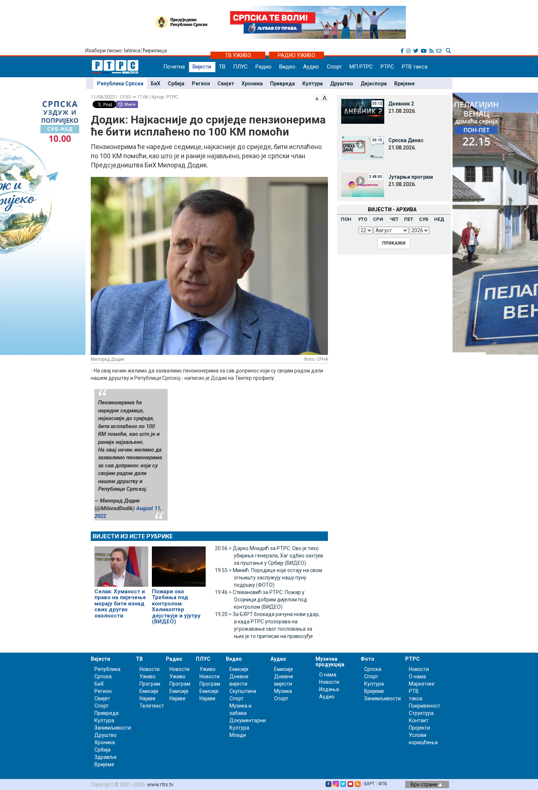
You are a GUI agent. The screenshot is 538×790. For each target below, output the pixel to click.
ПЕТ (408, 219)
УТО (362, 219)
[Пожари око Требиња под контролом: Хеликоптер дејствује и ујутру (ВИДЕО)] (179, 563)
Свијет (225, 83)
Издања (329, 689)
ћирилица (155, 50)
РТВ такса (414, 66)
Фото (367, 659)
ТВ (222, 66)
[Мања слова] (317, 97)
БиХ (155, 83)
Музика (283, 691)
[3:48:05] (362, 184)
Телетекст (151, 706)
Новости (149, 669)
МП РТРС (361, 66)
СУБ (423, 219)
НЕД (439, 219)
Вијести (202, 66)
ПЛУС (240, 66)
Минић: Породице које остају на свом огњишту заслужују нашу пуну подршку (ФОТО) (268, 577)
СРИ (378, 219)
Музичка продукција (329, 661)
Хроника (252, 83)
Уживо (147, 676)
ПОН (346, 219)
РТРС (387, 66)
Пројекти (419, 728)
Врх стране (424, 784)
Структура (421, 713)
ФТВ (382, 783)
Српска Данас (405, 140)
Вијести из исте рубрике (133, 536)
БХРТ (369, 783)
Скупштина (242, 691)
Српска (372, 669)
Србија (176, 83)
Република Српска (120, 83)
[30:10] (362, 148)
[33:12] (362, 111)
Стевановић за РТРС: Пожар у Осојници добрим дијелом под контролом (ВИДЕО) (261, 599)
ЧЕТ (394, 219)
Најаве (147, 698)
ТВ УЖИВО (238, 55)
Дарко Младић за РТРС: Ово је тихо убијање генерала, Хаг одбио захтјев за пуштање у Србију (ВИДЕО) (269, 555)
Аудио (311, 66)
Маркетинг (422, 684)
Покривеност (424, 706)
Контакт (419, 720)
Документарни (247, 720)
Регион (201, 83)
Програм (149, 684)
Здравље (105, 757)
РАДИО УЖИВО (296, 55)
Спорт (334, 66)
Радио (263, 66)
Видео (287, 66)
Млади (237, 735)
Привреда (282, 83)
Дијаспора (373, 83)
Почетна (174, 66)
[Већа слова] (324, 97)
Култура (312, 83)
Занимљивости (112, 728)
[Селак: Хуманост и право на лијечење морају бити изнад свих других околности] (121, 563)
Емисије (148, 691)
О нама (327, 675)
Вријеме (404, 83)
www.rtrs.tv (160, 784)
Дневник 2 (401, 104)
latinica (132, 50)
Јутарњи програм (410, 177)
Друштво (341, 83)
